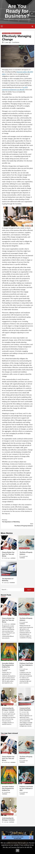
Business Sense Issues (7, 659)
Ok (17, 850)
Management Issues (16, 33)
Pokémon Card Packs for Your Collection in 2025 (26, 665)
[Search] (32, 26)
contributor (12, 558)
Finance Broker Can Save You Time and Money (8, 554)
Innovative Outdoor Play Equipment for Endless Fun (8, 665)
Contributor (15, 42)
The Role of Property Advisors (23, 524)
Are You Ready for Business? (17, 11)
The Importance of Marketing (11, 520)
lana (27, 712)
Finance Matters (6, 33)
